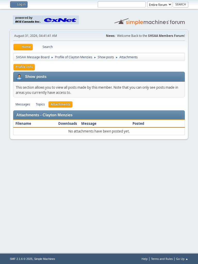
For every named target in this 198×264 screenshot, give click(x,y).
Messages (22, 104)
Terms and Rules (162, 259)
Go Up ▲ (182, 259)
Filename (23, 123)
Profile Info (24, 67)
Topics (40, 104)
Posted (138, 123)
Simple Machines (44, 258)
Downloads (67, 123)
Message (88, 123)
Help (145, 259)
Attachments (60, 104)
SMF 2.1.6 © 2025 (21, 258)
